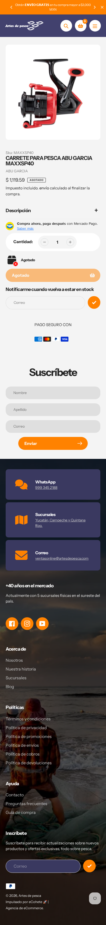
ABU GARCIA (17, 171)
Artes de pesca (30, 895)
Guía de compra (21, 812)
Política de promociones (29, 736)
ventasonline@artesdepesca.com (62, 558)
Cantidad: (23, 241)
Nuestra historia (21, 669)
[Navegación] (95, 26)
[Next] (94, 7)
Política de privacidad (26, 727)
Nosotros (14, 660)
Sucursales (16, 677)
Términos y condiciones (28, 718)
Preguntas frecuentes (26, 803)
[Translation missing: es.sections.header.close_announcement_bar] (102, 7)
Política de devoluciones (29, 762)
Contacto (15, 794)
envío (44, 188)
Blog (10, 686)
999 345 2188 (46, 487)
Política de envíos (22, 745)
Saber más (25, 228)
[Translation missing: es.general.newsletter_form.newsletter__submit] (89, 866)
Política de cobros (23, 754)
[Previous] (11, 7)
